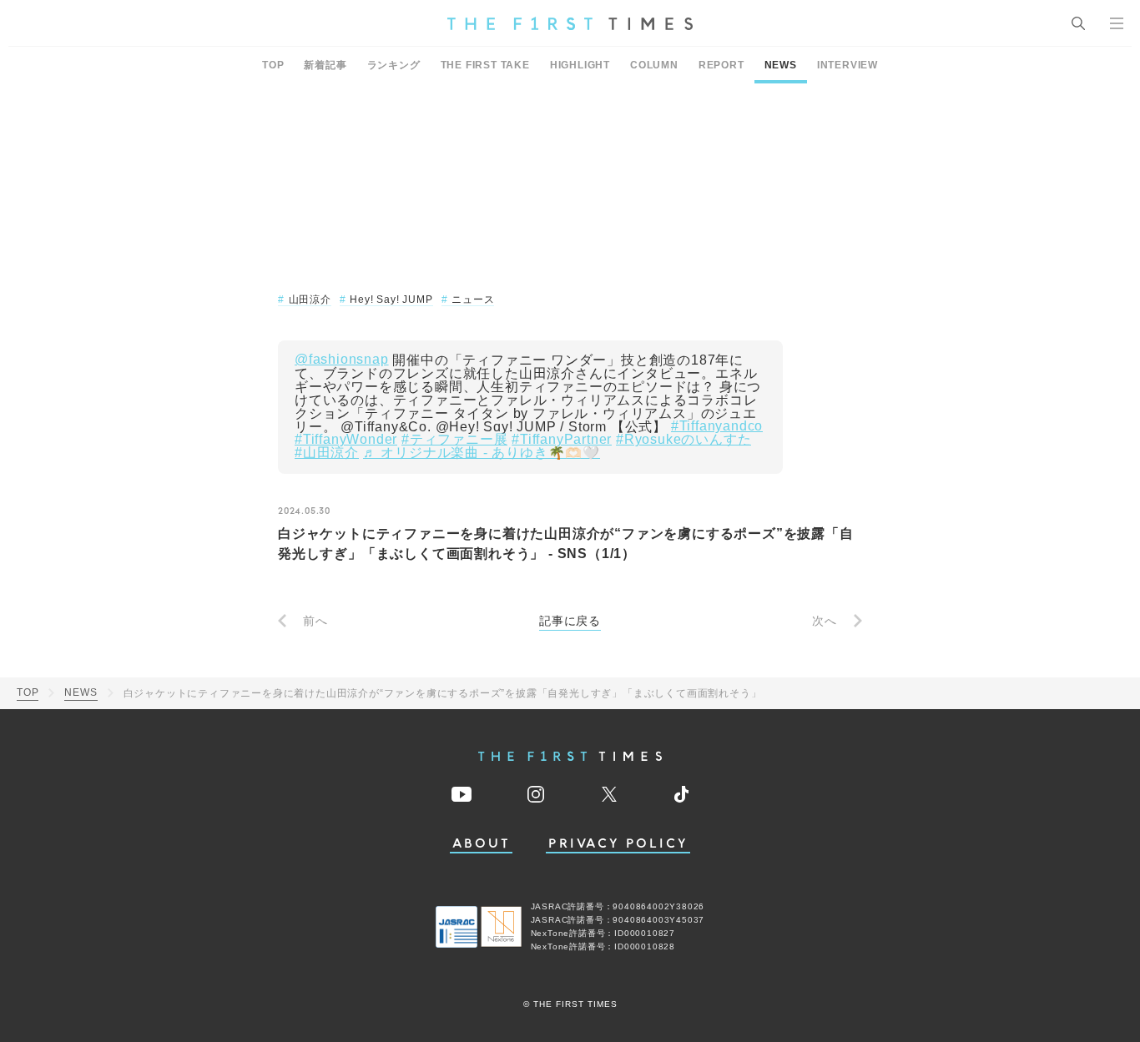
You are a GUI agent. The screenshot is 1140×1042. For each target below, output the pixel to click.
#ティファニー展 (454, 439)
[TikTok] (681, 794)
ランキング (394, 65)
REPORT (721, 65)
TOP (273, 65)
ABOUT (481, 844)
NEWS (780, 65)
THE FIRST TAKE (485, 65)
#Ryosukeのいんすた (683, 439)
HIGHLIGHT (580, 65)
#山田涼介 (327, 453)
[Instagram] (535, 794)
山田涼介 (310, 299)
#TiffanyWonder (346, 439)
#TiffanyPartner (562, 439)
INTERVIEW (847, 65)
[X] (609, 794)
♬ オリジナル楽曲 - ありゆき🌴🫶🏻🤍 (481, 453)
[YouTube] (461, 794)
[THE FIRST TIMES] (570, 23)
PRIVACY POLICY (618, 844)
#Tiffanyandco (717, 426)
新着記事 (325, 65)
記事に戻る (570, 620)
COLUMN (654, 65)
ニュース (472, 299)
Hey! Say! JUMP (391, 299)
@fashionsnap (342, 359)
